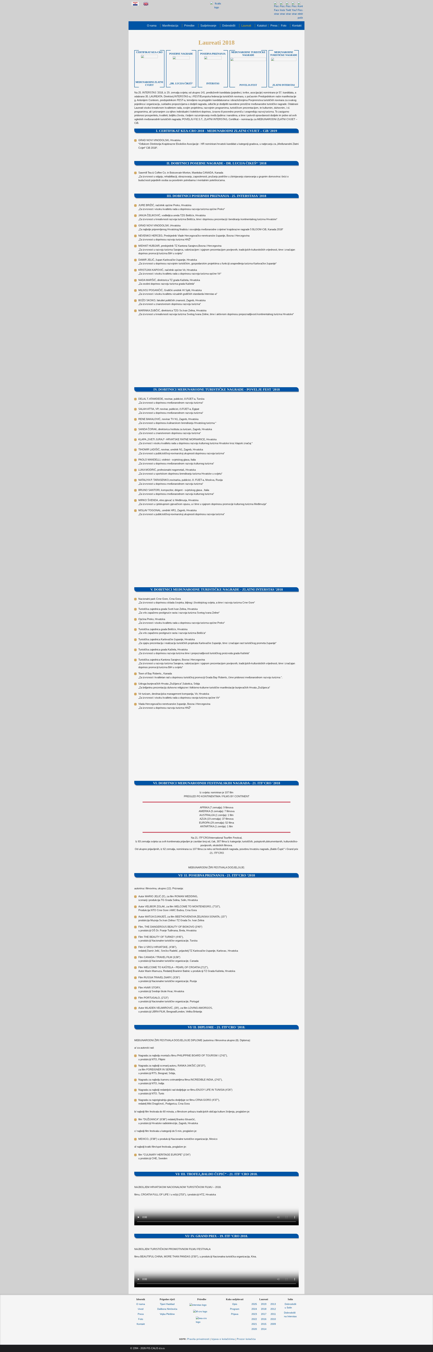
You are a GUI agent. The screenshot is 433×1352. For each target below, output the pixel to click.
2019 (263, 1304)
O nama (140, 1304)
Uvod (140, 1309)
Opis (234, 1304)
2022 (254, 1319)
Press (141, 1314)
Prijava (234, 1314)
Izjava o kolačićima (223, 1339)
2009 (273, 1324)
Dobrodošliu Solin (290, 1306)
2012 (273, 1309)
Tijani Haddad (167, 1304)
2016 (263, 1319)
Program (234, 1309)
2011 (273, 1314)
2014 (263, 1329)
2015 (263, 1324)
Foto (140, 1319)
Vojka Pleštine (167, 1314)
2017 (263, 1314)
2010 (273, 1319)
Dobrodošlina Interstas (290, 1314)
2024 (254, 1309)
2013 (273, 1304)
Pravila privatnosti (198, 1339)
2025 (254, 1304)
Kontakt (141, 1324)
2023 (254, 1314)
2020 (254, 1329)
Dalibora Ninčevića (167, 1309)
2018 (263, 1309)
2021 (254, 1324)
